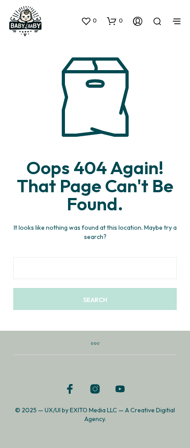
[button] (89, 20)
